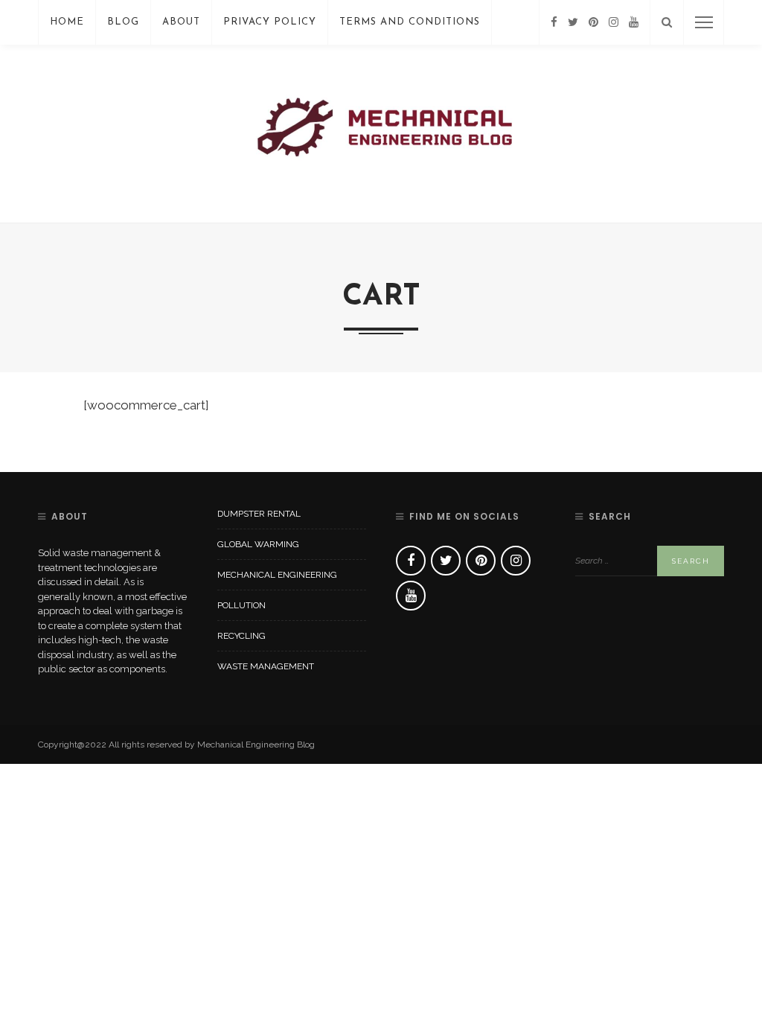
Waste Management (265, 666)
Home (67, 22)
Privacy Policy (269, 22)
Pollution (241, 605)
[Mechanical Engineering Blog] (381, 132)
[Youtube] (634, 22)
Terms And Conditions (409, 22)
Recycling (241, 636)
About (181, 22)
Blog (123, 22)
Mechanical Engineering (277, 575)
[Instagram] (613, 22)
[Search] (666, 22)
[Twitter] (573, 22)
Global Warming (258, 544)
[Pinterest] (593, 22)
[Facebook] (554, 22)
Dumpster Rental (259, 513)
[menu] (704, 22)
